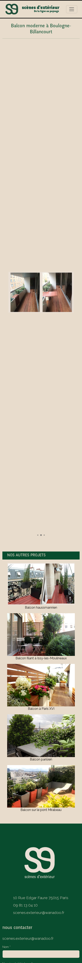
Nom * (6, 947)
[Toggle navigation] (71, 9)
